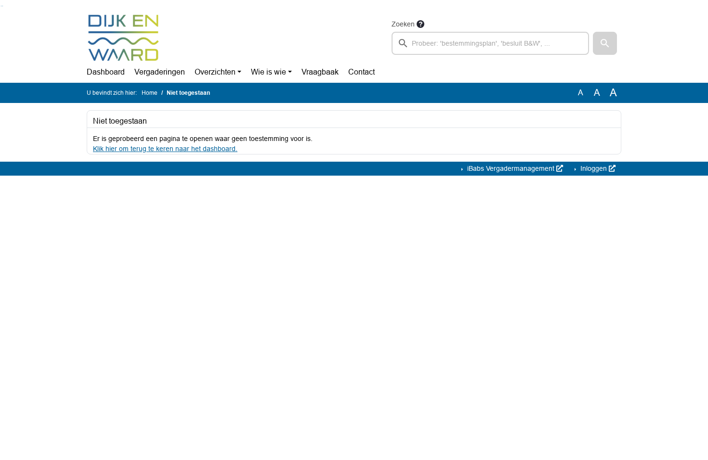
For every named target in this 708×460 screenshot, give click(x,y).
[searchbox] (490, 43)
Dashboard (106, 72)
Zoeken (403, 24)
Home (149, 92)
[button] (605, 43)
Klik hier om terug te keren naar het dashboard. (165, 149)
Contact (361, 72)
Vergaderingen (159, 72)
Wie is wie (268, 72)
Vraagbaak (320, 72)
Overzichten (215, 72)
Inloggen (593, 168)
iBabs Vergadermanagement (510, 168)
